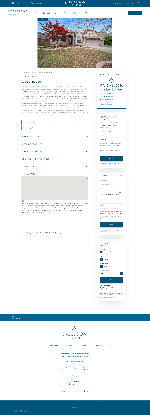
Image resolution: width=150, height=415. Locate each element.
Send (111, 224)
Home (23, 233)
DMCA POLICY (75, 407)
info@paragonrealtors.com (75, 361)
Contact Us (102, 104)
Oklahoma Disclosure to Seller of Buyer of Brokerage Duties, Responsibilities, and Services (95, 404)
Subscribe (111, 158)
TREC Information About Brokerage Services (44, 404)
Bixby (42, 233)
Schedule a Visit (117, 175)
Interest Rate (104, 270)
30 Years (104, 252)
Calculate (111, 280)
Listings (29, 233)
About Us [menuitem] (98, 345)
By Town (15, 318)
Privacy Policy (131, 411)
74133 (46, 233)
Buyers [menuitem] (70, 345)
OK (34, 233)
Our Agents (109, 104)
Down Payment (105, 263)
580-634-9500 (107, 96)
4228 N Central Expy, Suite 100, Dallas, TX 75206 (75, 379)
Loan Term (103, 249)
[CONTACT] (135, 13)
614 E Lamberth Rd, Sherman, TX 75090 (75, 356)
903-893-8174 (75, 359)
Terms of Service (107, 231)
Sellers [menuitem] (84, 345)
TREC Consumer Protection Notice (64, 404)
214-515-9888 (37, 3)
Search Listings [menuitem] (54, 345)
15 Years (112, 252)
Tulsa (37, 233)
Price (101, 256)
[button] (138, 3)
